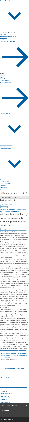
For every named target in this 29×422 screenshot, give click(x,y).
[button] (14, 405)
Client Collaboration (21, 353)
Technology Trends (5, 357)
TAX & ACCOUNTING (8, 197)
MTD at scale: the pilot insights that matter (9, 377)
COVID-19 (2, 355)
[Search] (27, 193)
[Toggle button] (23, 193)
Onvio (6, 232)
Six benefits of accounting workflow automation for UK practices (13, 387)
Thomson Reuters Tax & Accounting (9, 230)
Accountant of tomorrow (9, 353)
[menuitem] (3, 34)
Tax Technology (23, 355)
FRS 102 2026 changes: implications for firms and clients (12, 368)
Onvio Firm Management (12, 355)
